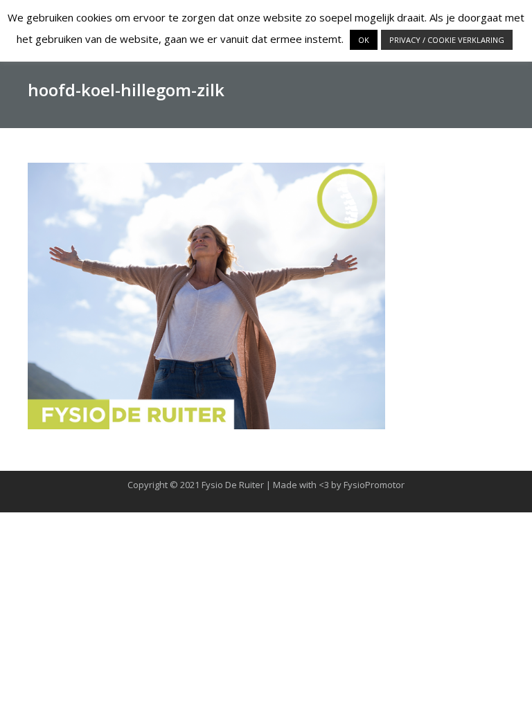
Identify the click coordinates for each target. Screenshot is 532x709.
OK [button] (363, 40)
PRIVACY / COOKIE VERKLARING (446, 40)
